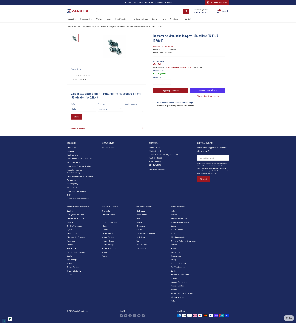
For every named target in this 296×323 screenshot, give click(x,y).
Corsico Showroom (109, 222)
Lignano (70, 230)
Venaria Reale (141, 244)
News (164, 19)
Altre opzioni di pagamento (208, 96)
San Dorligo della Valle (76, 252)
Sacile (69, 256)
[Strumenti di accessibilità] (10, 319)
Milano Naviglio (108, 244)
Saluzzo (139, 230)
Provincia (101, 104)
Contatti (188, 19)
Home (69, 27)
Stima (76, 117)
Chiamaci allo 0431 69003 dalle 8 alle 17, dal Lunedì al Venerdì (148, 2)
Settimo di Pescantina (180, 274)
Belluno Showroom (179, 218)
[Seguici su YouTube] (138, 315)
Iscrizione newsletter (219, 2)
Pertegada (71, 241)
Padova (174, 248)
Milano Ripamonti (109, 248)
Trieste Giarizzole (74, 271)
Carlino (70, 211)
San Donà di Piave (178, 263)
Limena (174, 233)
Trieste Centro (73, 267)
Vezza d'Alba (141, 248)
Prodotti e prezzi (73, 162)
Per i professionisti (140, 19)
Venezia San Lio (177, 286)
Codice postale (131, 104)
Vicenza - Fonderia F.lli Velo (182, 293)
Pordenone (71, 248)
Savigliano (140, 237)
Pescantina (175, 252)
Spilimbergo (72, 259)
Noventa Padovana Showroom (183, 241)
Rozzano (105, 256)
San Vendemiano (178, 267)
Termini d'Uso (72, 187)
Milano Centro (108, 237)
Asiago (174, 211)
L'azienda (70, 151)
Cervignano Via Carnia (76, 218)
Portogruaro (176, 256)
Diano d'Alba (141, 215)
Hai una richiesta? (109, 147)
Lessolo (139, 222)
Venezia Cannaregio (179, 282)
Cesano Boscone (108, 215)
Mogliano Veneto (178, 237)
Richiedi (203, 179)
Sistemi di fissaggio (108, 27)
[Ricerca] (186, 11)
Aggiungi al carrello (171, 90)
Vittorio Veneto (177, 297)
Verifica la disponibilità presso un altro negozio (175, 106)
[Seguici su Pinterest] (134, 315)
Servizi (154, 19)
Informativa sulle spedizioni (78, 199)
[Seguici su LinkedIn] (143, 315)
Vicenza (174, 289)
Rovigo (174, 259)
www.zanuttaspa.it (157, 169)
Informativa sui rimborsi (76, 191)
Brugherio (106, 211)
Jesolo (173, 226)
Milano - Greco (108, 241)
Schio (173, 271)
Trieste (69, 263)
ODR (69, 195)
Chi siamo (174, 19)
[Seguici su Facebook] (121, 315)
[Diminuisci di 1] (155, 82)
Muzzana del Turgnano (76, 237)
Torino (139, 241)
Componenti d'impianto (90, 27)
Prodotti (70, 19)
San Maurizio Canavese (145, 233)
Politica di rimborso (78, 128)
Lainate (105, 230)
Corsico (105, 218)
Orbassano (140, 226)
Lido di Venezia (177, 230)
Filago (104, 226)
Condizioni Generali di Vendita (79, 158)
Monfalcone (72, 233)
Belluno (174, 215)
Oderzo (174, 244)
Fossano (139, 218)
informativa (219, 166)
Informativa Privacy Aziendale (79, 166)
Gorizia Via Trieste (74, 226)
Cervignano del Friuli (75, 215)
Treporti (174, 278)
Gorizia (70, 222)
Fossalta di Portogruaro (180, 222)
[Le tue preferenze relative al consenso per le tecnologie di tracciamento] (4, 321)
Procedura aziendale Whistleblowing (75, 171)
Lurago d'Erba (107, 233)
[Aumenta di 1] (168, 82)
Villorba (174, 301)
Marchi (108, 19)
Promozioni (85, 19)
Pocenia (70, 244)
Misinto (105, 252)
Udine (69, 274)
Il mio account (200, 12)
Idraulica (77, 27)
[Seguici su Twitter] (125, 315)
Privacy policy (72, 180)
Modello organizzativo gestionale (80, 176)
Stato (73, 104)
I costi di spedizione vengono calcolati (178, 67)
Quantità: (157, 77)
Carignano (140, 211)
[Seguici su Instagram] (130, 315)
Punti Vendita (120, 19)
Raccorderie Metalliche (163, 46)
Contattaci (71, 147)
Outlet (99, 19)
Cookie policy (72, 184)
